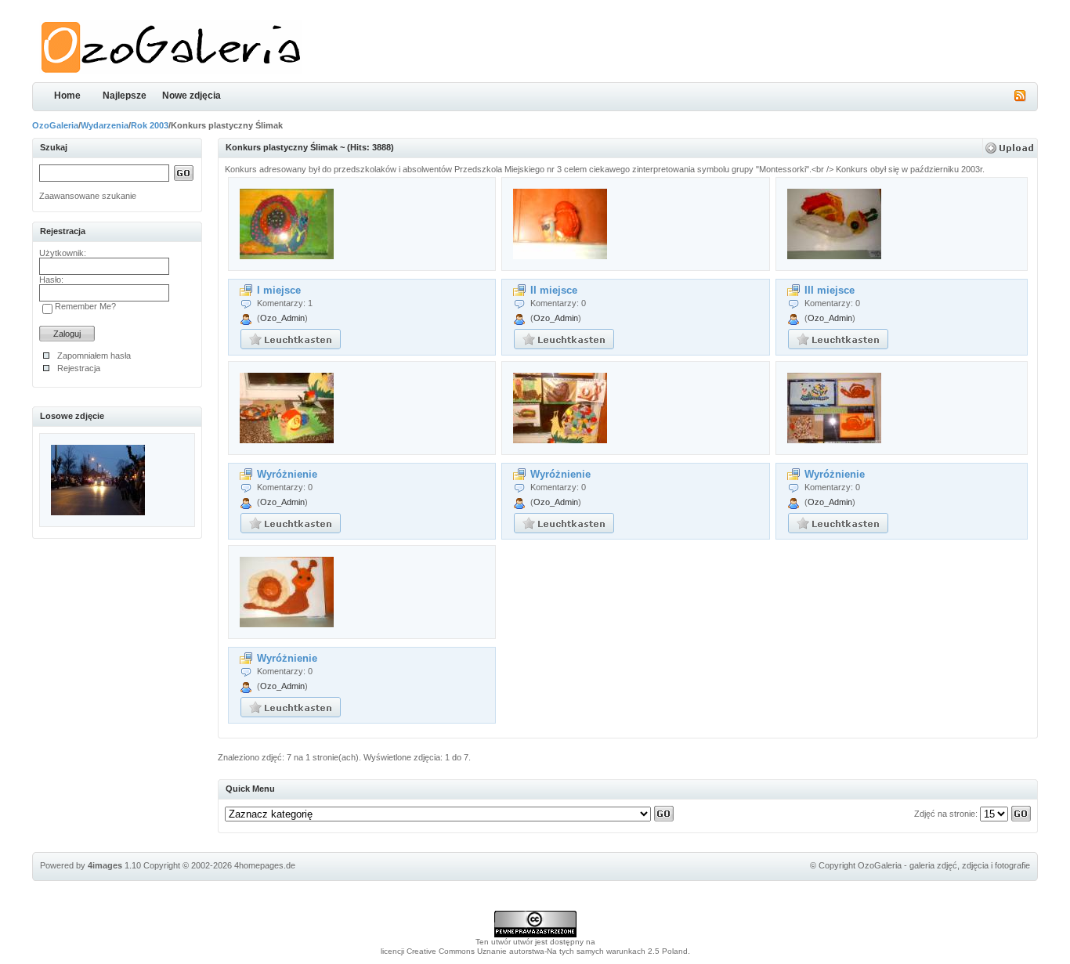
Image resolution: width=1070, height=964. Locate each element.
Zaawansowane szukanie (87, 195)
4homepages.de (264, 865)
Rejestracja (78, 368)
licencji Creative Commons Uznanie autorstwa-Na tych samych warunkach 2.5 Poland (534, 951)
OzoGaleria (55, 125)
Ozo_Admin (282, 318)
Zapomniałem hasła (94, 355)
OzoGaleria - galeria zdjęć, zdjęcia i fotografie (944, 865)
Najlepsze (124, 95)
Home (67, 95)
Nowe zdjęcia (191, 95)
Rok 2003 (149, 125)
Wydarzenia (104, 125)
